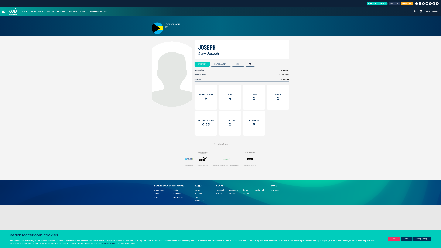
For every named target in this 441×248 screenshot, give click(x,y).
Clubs (238, 64)
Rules (156, 197)
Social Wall (259, 190)
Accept (394, 239)
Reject (406, 239)
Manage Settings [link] (109, 243)
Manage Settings (421, 239)
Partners (177, 194)
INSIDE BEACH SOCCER (97, 11)
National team (220, 64)
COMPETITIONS (37, 11)
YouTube (232, 194)
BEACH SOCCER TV (378, 3)
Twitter (219, 194)
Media (175, 190)
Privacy (198, 190)
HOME (24, 11)
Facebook (220, 190)
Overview (202, 64)
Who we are (159, 190)
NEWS (82, 11)
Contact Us (178, 197)
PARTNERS (72, 11)
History (157, 194)
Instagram (233, 190)
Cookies (198, 194)
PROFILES (61, 11)
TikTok (245, 190)
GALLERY (408, 3)
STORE (395, 3)
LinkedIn (245, 194)
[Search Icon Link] (415, 11)
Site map (275, 190)
